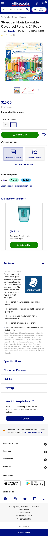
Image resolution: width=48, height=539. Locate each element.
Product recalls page (33, 432)
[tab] (24, 263)
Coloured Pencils (19, 17)
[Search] (27, 9)
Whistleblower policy (24, 516)
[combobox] (15, 9)
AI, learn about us (24, 519)
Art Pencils (5, 17)
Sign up (25, 418)
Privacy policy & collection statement (24, 506)
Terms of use (24, 509)
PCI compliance (24, 513)
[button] (2, 3)
